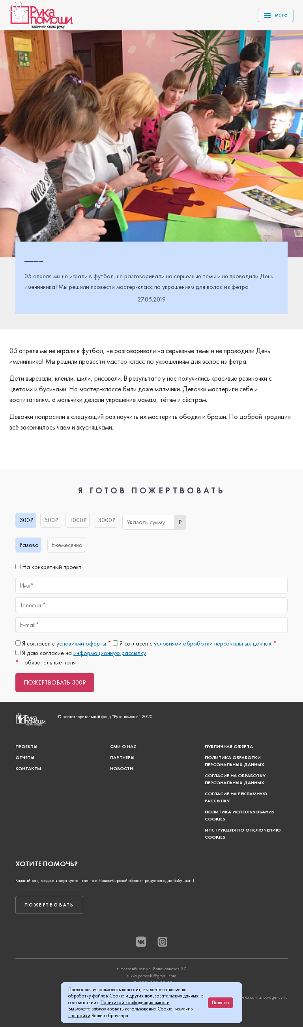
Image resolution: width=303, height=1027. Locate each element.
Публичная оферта (229, 746)
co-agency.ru (276, 997)
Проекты (26, 746)
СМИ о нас (123, 746)
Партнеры (122, 757)
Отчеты (24, 757)
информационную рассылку (109, 653)
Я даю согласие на (83, 653)
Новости (121, 768)
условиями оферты (81, 643)
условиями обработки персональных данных (212, 643)
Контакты (28, 768)
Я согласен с (66, 643)
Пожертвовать (49, 905)
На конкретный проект (51, 567)
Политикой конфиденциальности (135, 1002)
